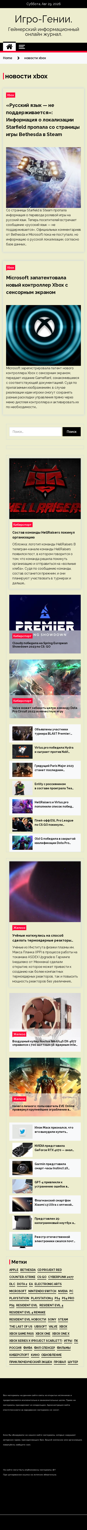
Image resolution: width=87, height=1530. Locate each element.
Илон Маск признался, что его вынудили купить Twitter (54, 1130)
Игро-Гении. (43, 19)
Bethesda (28, 1269)
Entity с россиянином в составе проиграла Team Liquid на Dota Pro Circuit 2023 (55, 786)
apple (13, 1269)
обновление (51, 1355)
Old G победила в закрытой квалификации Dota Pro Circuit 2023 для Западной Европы (55, 841)
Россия (15, 1347)
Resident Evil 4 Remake (27, 1312)
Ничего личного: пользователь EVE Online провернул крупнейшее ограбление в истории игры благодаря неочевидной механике (43, 1107)
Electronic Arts (48, 1284)
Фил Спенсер (44, 1347)
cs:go (41, 1277)
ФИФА (27, 1347)
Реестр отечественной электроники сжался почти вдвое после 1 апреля (55, 1239)
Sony (52, 1319)
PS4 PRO (68, 1298)
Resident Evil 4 (51, 1305)
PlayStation (19, 1298)
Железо (19, 927)
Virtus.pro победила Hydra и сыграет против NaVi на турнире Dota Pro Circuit (55, 750)
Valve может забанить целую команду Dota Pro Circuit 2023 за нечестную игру (44, 709)
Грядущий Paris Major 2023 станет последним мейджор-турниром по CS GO (54, 768)
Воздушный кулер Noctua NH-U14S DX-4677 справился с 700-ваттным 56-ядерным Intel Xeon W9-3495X (44, 1043)
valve (53, 1326)
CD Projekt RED (49, 1269)
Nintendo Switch (42, 1291)
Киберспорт (22, 524)
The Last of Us (20, 1326)
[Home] (9, 47)
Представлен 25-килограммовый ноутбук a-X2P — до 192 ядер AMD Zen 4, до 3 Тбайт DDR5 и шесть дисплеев (55, 1221)
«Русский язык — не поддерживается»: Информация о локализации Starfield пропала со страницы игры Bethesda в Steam (43, 119)
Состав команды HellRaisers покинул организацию (43, 535)
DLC (12, 1284)
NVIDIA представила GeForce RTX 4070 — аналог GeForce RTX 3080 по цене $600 (55, 1148)
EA (31, 1284)
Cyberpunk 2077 (61, 1277)
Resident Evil (27, 1305)
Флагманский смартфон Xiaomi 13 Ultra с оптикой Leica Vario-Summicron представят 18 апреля (53, 1203)
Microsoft (18, 1291)
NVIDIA (63, 1291)
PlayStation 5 (42, 1298)
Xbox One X (60, 1333)
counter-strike (22, 1277)
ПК (76, 1340)
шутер (73, 1362)
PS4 (57, 1298)
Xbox (10, 95)
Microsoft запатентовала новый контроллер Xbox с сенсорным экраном (37, 285)
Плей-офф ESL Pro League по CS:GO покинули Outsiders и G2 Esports (54, 823)
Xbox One (43, 1333)
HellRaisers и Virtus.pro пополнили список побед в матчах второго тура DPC (54, 805)
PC (71, 1291)
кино (35, 1355)
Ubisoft (40, 1326)
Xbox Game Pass (21, 1333)
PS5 (11, 1305)
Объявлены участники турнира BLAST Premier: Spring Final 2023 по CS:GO (54, 732)
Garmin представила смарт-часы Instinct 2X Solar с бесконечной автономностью (51, 1166)
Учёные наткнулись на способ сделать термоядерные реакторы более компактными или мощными (41, 938)
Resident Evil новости (27, 1319)
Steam (63, 1319)
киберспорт (19, 1355)
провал (60, 1362)
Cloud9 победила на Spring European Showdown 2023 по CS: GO (40, 645)
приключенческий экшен (30, 1362)
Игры (68, 1340)
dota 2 (22, 1284)
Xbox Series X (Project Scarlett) (35, 1340)
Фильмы (64, 1347)
